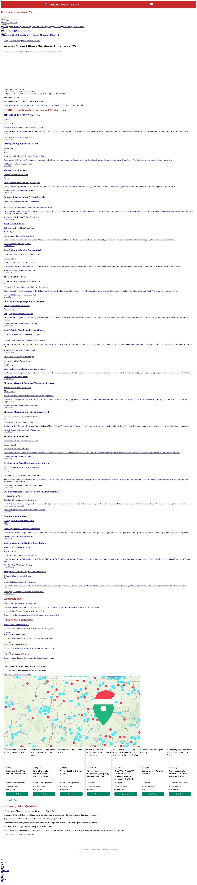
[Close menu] (3, 18)
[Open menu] (151, 4)
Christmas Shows (38, 105)
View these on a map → (12, 97)
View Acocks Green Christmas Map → (18, 675)
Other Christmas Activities (30, 41)
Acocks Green (14, 41)
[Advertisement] (98, 71)
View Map (80, 105)
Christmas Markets (24, 105)
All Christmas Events (68, 105)
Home (6, 41)
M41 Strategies (112, 849)
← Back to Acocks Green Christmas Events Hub (21, 834)
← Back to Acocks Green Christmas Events (19, 91)
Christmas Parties (52, 105)
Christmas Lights (10, 105)
